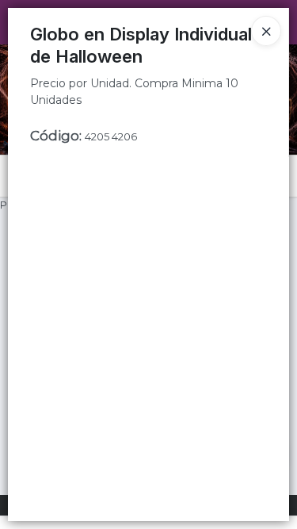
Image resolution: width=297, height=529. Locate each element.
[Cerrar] (266, 31)
